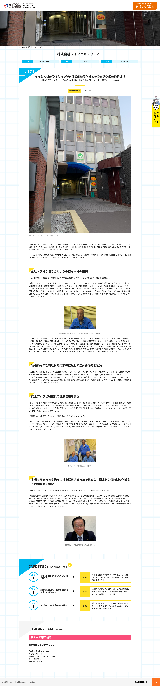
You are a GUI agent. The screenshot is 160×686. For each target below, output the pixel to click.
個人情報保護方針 (141, 682)
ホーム (21, 47)
